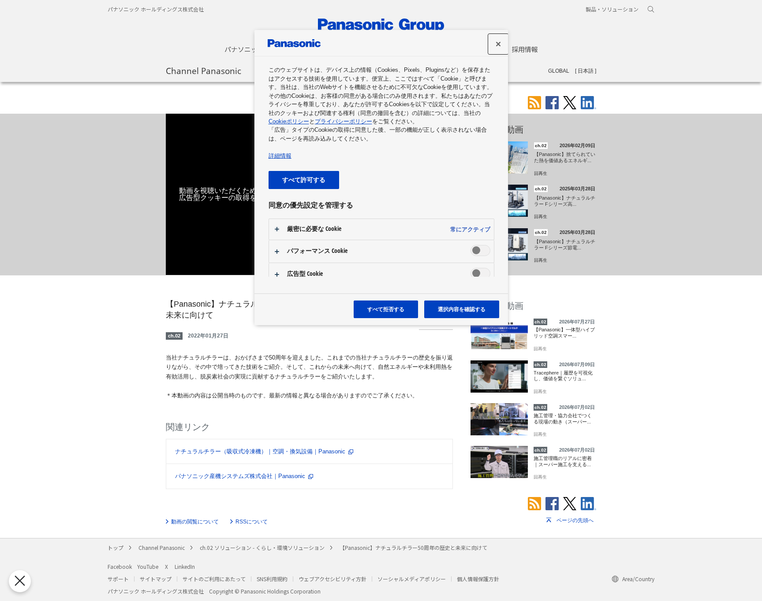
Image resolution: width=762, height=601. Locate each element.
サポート (118, 578)
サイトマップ (156, 578)
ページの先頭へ (575, 520)
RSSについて (251, 522)
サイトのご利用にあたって (214, 578)
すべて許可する (303, 179)
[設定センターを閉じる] (498, 44)
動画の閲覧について (195, 522)
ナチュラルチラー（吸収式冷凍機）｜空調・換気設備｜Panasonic (260, 451)
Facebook (120, 566)
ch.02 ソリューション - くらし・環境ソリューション (262, 547)
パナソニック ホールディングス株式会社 (156, 9)
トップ (115, 547)
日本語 (586, 71)
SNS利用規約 (272, 578)
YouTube (147, 566)
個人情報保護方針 (478, 578)
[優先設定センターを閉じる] (20, 581)
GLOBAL (558, 71)
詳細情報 (280, 155)
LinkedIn (185, 566)
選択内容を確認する (462, 309)
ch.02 (174, 335)
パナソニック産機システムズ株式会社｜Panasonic (240, 476)
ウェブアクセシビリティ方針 (332, 578)
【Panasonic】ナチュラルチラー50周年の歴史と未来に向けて (413, 547)
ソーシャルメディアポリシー (411, 578)
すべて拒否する (385, 309)
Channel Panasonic (203, 70)
